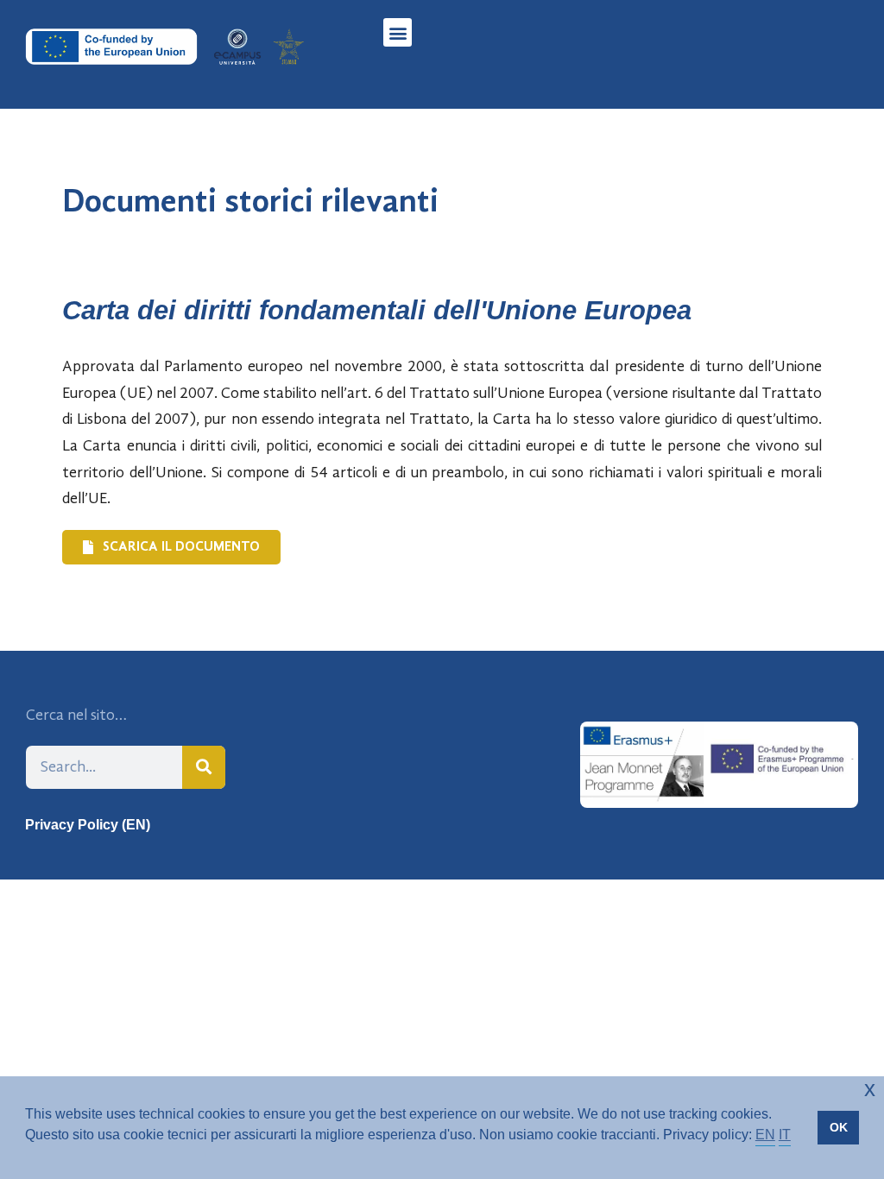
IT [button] (785, 1134)
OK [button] (839, 1127)
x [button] (869, 1089)
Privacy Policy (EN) (87, 824)
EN (765, 1134)
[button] (397, 32)
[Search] (203, 767)
